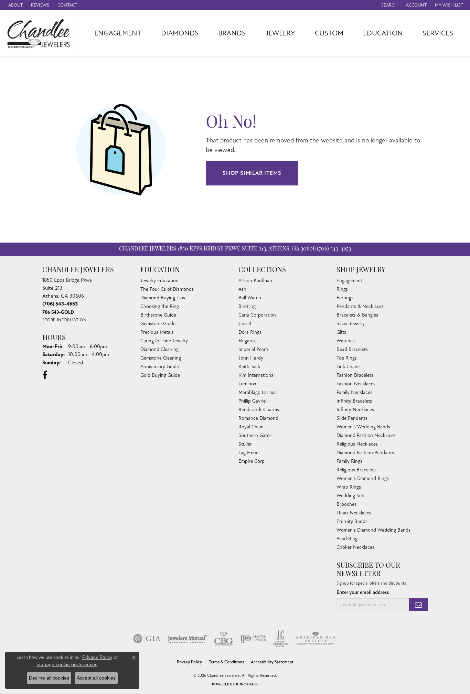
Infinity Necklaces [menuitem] (355, 410)
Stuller (245, 444)
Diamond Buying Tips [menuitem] (162, 298)
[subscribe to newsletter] (418, 604)
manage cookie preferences (66, 664)
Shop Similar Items (252, 173)
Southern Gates (254, 435)
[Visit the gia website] (147, 638)
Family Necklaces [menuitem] (354, 392)
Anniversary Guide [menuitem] (159, 367)
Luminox (247, 384)
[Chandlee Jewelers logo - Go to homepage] (40, 33)
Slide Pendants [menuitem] (352, 418)
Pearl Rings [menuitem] (348, 539)
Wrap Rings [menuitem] (349, 487)
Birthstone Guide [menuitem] (158, 315)
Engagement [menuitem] (349, 281)
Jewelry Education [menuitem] (159, 281)
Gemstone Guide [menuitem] (157, 324)
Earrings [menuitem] (345, 298)
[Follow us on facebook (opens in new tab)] (44, 375)
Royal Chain (251, 427)
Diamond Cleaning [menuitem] (159, 349)
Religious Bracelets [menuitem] (356, 470)
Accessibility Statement (272, 662)
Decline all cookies (49, 678)
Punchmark (247, 684)
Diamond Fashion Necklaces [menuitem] (366, 435)
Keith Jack (249, 367)
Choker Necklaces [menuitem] (355, 547)
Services (438, 33)
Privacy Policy (189, 662)
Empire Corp (251, 461)
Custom (329, 33)
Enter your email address (363, 592)
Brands (232, 33)
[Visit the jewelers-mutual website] (187, 638)
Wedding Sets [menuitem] (351, 496)
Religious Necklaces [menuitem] (357, 444)
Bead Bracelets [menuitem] (352, 349)
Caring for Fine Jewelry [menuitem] (164, 341)
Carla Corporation (257, 315)
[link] (15, 5)
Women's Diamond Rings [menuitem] (363, 478)
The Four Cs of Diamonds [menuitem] (167, 289)
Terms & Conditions (226, 662)
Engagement (117, 33)
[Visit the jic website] (280, 638)
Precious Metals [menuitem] (156, 332)
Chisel (244, 324)
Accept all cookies (96, 678)
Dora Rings (249, 332)
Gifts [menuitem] (341, 332)
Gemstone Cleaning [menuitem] (160, 358)
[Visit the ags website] (316, 638)
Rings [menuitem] (342, 289)
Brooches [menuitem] (346, 504)
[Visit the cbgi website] (223, 638)
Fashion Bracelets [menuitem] (355, 375)
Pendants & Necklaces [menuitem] (360, 306)
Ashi (242, 289)
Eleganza (247, 341)
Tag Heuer (249, 453)
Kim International (256, 375)
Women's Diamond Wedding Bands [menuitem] (373, 530)
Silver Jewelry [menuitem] (351, 324)
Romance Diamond (258, 418)
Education (383, 33)
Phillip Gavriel (252, 401)
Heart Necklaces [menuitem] (354, 513)
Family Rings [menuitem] (349, 461)
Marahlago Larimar (257, 392)
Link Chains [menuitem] (349, 367)
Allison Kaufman (255, 281)
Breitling (247, 306)
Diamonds (180, 33)
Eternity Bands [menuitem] (352, 521)
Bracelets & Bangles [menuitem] (357, 315)
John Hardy (250, 358)
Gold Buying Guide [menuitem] (160, 375)
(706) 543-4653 (334, 249)
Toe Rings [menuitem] (347, 358)
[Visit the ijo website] (253, 638)
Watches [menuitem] (346, 341)
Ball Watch (249, 298)
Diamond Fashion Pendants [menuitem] (365, 453)
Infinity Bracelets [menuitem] (354, 401)
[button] (389, 5)
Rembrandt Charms (258, 410)
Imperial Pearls (253, 349)
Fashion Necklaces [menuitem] (356, 384)
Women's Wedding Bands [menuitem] (363, 427)
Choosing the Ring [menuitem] (159, 306)
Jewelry (280, 33)
